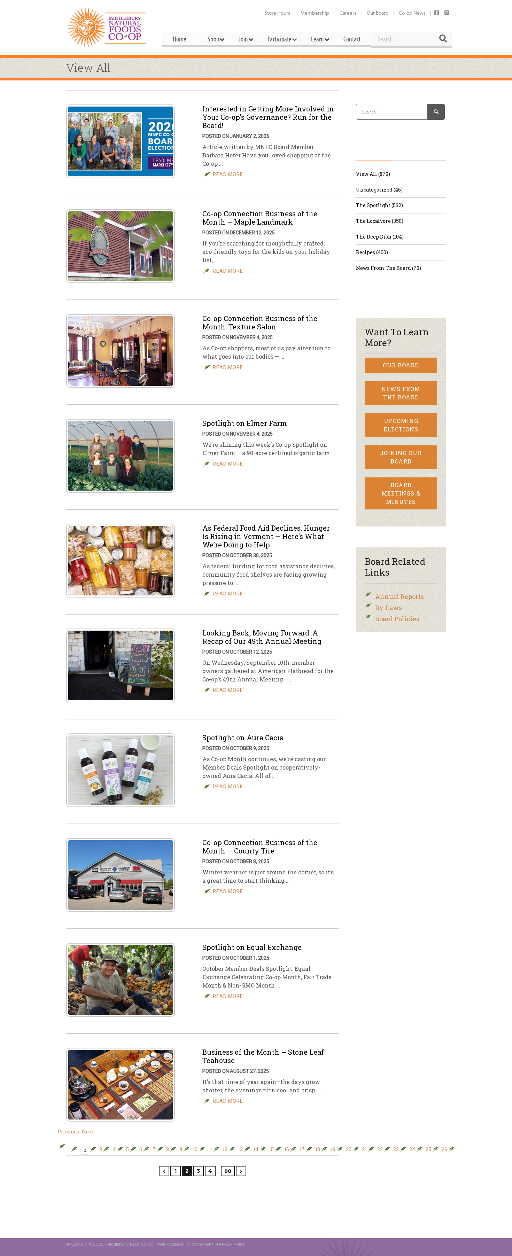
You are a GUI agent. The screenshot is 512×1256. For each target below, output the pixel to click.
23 (396, 1149)
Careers (348, 12)
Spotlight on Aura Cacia (243, 737)
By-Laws (388, 607)
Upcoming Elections (400, 425)
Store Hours (277, 12)
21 (364, 1149)
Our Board (377, 12)
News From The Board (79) (388, 268)
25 (428, 1149)
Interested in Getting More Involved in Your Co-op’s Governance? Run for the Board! (268, 117)
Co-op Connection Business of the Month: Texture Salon (259, 322)
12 (225, 1149)
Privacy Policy (231, 1244)
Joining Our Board (401, 457)
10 (195, 1149)
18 (317, 1149)
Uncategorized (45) (379, 189)
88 (227, 1171)
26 (444, 1149)
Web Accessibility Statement (185, 1244)
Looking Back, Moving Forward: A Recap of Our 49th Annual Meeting (261, 637)
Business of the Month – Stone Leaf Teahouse (263, 1056)
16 (286, 1149)
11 (210, 1149)
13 (240, 1149)
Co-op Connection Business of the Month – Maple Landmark (259, 217)
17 (302, 1149)
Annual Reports (399, 596)
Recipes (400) (372, 252)
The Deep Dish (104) (380, 236)
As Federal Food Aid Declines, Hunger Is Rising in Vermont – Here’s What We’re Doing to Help (266, 536)
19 (333, 1149)
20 (348, 1149)
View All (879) (373, 174)
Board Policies (397, 619)
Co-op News (412, 12)
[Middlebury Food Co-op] (107, 27)
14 (255, 1149)
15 (271, 1149)
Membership (315, 12)
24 (412, 1149)
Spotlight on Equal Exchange (252, 947)
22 (380, 1149)
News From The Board (400, 393)
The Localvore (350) (379, 221)
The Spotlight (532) (379, 205)
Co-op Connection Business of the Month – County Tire (259, 846)
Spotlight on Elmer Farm (244, 423)
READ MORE (228, 174)
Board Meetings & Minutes (400, 493)
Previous (68, 1132)
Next (88, 1132)
